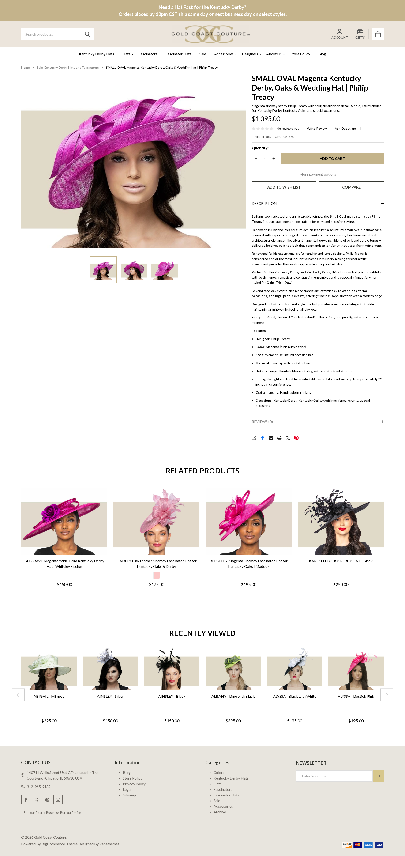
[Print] (279, 438)
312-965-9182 (39, 786)
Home (25, 67)
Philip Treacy (261, 137)
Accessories (224, 54)
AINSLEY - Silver (110, 696)
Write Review (317, 128)
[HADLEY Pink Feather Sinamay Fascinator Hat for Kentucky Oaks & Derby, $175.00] (156, 521)
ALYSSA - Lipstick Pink (356, 696)
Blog (322, 54)
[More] (131, 54)
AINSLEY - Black (171, 696)
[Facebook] (262, 438)
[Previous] (18, 695)
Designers (250, 54)
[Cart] (378, 34)
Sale (202, 54)
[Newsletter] (378, 776)
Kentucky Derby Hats (96, 54)
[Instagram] (58, 799)
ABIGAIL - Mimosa (49, 696)
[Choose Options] (150, 559)
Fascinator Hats (178, 54)
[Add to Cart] (58, 559)
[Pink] (156, 575)
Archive (220, 812)
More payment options (317, 174)
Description (264, 203)
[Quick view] (80, 559)
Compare (351, 187)
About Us (274, 54)
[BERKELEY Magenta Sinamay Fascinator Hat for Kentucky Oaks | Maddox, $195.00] (249, 521)
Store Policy (300, 54)
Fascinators (148, 54)
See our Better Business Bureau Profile (52, 812)
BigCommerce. (53, 843)
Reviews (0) (262, 421)
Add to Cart (332, 158)
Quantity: (260, 147)
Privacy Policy (134, 783)
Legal (127, 789)
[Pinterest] (296, 438)
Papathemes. (109, 843)
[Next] (386, 695)
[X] (287, 438)
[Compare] (69, 559)
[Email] (271, 438)
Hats (126, 54)
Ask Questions (346, 128)
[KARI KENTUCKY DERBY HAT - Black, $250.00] (341, 521)
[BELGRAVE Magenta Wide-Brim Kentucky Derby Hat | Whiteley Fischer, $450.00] (64, 521)
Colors (219, 772)
